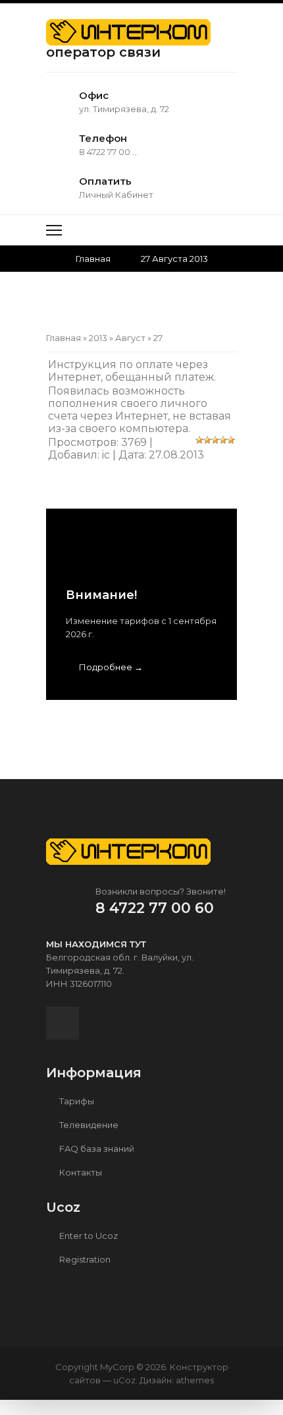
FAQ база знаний (95, 1148)
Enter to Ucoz (87, 1235)
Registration (84, 1259)
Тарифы (75, 1101)
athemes (195, 1380)
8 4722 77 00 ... (108, 151)
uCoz (124, 1380)
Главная (93, 258)
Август (130, 337)
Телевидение (87, 1124)
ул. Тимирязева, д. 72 (124, 109)
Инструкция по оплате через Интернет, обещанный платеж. (132, 370)
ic (106, 455)
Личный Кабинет (116, 194)
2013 (98, 337)
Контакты (79, 1172)
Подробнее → (111, 667)
